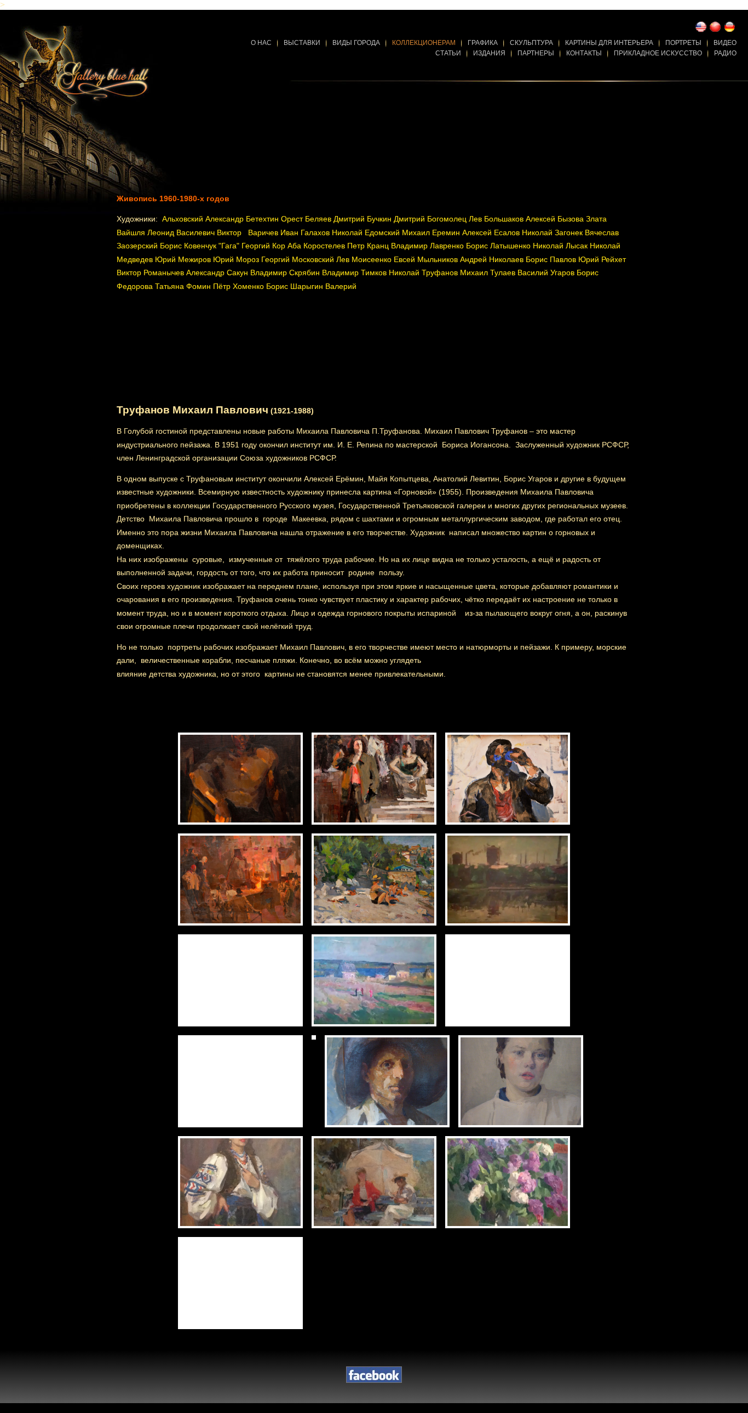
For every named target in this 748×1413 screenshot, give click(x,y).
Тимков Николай (390, 272)
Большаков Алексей (519, 218)
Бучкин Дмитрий (396, 218)
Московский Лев (320, 259)
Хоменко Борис (260, 286)
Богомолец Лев (454, 218)
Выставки (302, 43)
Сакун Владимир (257, 272)
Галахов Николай (332, 232)
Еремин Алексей (462, 232)
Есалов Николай (523, 232)
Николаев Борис (518, 259)
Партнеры (535, 53)
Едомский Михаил (397, 232)
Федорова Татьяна (150, 286)
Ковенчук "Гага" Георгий (227, 245)
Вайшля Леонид (145, 232)
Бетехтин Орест (274, 218)
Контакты (584, 53)
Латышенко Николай (526, 245)
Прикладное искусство (658, 53)
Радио (725, 53)
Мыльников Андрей (452, 259)
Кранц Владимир (397, 245)
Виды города (356, 43)
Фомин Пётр (208, 286)
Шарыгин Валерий (323, 286)
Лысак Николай (593, 245)
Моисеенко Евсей (383, 259)
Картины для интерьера (609, 43)
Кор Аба (286, 245)
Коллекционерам (424, 43)
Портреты (683, 43)
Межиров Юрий (206, 259)
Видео (725, 43)
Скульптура (531, 43)
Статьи (448, 53)
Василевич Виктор (208, 232)
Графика (483, 43)
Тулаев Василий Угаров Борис (544, 272)
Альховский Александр (203, 218)
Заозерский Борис (149, 245)
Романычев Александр (184, 272)
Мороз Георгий (263, 259)
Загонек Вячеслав (587, 232)
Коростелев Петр (334, 245)
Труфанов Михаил (455, 272)
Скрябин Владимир (324, 272)
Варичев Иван (274, 232)
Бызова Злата (582, 218)
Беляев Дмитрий (335, 218)
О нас (261, 43)
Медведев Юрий (146, 259)
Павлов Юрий (574, 259)
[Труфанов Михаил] (240, 778)
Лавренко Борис (459, 245)
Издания (489, 53)
